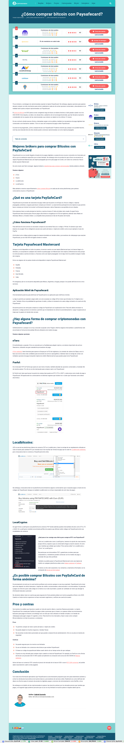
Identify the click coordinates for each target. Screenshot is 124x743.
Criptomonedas (67, 3)
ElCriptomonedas (32, 738)
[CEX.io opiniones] (91, 147)
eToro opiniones (17, 351)
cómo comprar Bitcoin (43, 188)
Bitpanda (97, 133)
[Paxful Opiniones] (25, 63)
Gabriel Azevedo (40, 694)
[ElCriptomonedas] (20, 2)
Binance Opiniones (89, 737)
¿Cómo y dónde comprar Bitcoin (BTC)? (35, 17)
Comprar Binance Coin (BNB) (54, 737)
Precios (56, 3)
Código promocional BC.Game (75, 739)
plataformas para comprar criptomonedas (56, 166)
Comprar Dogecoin (90, 736)
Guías (93, 3)
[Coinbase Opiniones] (25, 81)
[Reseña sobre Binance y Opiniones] (25, 44)
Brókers (48, 3)
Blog (86, 739)
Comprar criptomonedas (18, 17)
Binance (96, 123)
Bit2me (96, 104)
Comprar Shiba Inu (101, 736)
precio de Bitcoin (19, 112)
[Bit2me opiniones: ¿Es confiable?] (91, 107)
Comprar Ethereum (69, 736)
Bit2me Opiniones (52, 739)
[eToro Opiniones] (25, 53)
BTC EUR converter (72, 662)
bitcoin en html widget (53, 570)
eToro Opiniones (99, 737)
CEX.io (96, 144)
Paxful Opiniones (78, 737)
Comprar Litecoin (80, 736)
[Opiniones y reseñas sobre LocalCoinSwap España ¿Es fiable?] (25, 72)
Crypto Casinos (62, 739)
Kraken (96, 115)
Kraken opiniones (70, 563)
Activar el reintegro (99, 40)
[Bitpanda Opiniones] (91, 136)
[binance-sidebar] (100, 178)
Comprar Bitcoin (58, 736)
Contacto (50, 736)
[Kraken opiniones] (25, 35)
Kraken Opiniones (68, 737)
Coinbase (78, 563)
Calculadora (85, 3)
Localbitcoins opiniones (78, 449)
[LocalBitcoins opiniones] (25, 90)
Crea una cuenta (100, 31)
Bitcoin (76, 3)
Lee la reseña (99, 34)
